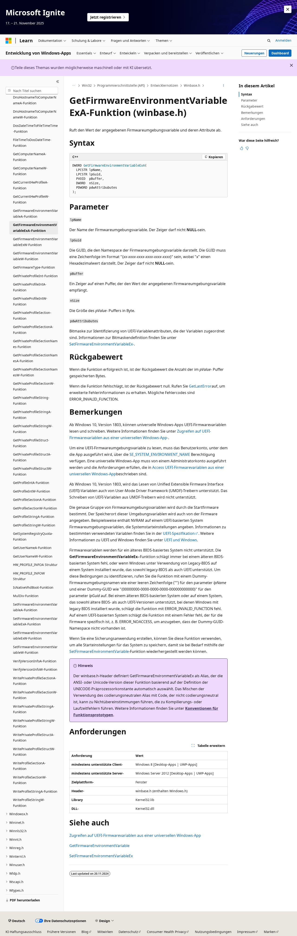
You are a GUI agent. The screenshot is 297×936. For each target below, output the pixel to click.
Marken (270, 931)
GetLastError (200, 386)
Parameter (249, 100)
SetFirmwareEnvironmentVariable (99, 651)
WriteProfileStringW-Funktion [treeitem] (29, 803)
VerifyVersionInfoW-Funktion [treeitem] (35, 669)
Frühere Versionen (61, 931)
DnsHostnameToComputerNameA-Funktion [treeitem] (34, 100)
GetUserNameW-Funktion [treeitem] (32, 556)
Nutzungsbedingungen (213, 931)
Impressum (246, 931)
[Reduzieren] (58, 81)
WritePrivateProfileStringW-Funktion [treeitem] (34, 723)
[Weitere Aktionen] (224, 85)
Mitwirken (105, 931)
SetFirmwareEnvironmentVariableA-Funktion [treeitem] (35, 607)
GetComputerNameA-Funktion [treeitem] (29, 157)
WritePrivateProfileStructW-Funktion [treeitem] (34, 752)
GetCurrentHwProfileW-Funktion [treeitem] (31, 199)
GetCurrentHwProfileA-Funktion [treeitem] (30, 185)
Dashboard (280, 53)
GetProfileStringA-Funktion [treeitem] (33, 516)
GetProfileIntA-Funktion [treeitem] (31, 482)
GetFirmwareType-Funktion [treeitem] (34, 267)
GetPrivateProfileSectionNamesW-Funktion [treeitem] (35, 372)
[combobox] (32, 90)
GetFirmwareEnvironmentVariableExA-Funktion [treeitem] (35, 228)
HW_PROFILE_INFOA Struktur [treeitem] (35, 564)
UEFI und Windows (180, 539)
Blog (84, 931)
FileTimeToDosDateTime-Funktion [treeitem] (32, 143)
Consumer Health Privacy (166, 931)
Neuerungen (254, 53)
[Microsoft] (9, 41)
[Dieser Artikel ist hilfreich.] (241, 148)
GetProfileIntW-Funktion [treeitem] (31, 491)
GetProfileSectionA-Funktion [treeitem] (34, 499)
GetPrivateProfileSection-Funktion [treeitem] (32, 315)
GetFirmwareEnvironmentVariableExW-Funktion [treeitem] (35, 242)
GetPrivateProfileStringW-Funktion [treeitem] (32, 429)
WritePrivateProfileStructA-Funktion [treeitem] (33, 737)
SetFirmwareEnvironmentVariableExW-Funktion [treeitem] (35, 636)
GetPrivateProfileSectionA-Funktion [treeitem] (33, 330)
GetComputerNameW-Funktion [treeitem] (30, 171)
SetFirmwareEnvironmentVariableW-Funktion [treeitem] (35, 650)
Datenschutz (128, 931)
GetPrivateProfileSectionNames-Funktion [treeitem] (35, 344)
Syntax (246, 94)
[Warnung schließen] (287, 9)
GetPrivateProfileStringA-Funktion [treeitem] (32, 415)
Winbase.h (192, 85)
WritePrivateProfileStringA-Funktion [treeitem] (34, 709)
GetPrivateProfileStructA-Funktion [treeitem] (32, 457)
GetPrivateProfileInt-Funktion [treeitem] (35, 276)
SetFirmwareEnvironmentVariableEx (101, 855)
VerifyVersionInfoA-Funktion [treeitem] (34, 661)
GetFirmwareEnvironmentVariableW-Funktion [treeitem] (35, 256)
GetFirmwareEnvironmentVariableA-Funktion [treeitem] (35, 213)
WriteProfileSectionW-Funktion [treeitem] (30, 780)
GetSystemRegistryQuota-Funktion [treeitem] (33, 536)
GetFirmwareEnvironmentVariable (99, 845)
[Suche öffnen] (269, 40)
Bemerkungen (252, 112)
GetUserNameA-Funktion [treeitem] (32, 547)
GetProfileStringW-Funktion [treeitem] (34, 525)
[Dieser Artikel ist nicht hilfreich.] (247, 148)
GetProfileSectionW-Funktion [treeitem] (35, 508)
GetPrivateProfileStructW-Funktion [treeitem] (32, 471)
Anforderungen (253, 118)
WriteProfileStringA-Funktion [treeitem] (35, 791)
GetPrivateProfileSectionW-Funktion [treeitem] (33, 386)
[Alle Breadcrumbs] (73, 85)
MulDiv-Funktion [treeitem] (26, 596)
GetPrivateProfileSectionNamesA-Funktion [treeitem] (35, 358)
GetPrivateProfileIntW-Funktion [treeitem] (30, 301)
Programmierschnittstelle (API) (121, 85)
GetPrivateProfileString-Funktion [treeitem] (31, 400)
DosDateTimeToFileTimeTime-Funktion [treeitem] (35, 128)
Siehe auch (249, 124)
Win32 (87, 85)
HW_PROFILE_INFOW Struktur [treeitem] (29, 576)
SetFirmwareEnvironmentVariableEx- (101, 344)
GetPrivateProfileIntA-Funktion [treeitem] (29, 287)
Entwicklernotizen (164, 85)
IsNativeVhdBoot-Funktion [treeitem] (33, 587)
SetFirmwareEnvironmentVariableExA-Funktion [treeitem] (35, 621)
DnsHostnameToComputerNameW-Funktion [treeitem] (34, 114)
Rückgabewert (252, 106)
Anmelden (283, 40)
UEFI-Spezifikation (179, 533)
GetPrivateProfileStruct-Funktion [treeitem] (31, 443)
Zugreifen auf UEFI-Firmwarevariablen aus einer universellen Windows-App (135, 835)
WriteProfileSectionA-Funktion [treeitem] (29, 766)
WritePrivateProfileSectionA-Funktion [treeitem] (34, 681)
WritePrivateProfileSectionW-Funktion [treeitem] (35, 695)
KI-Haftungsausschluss (24, 931)
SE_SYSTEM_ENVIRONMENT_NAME (159, 454)
